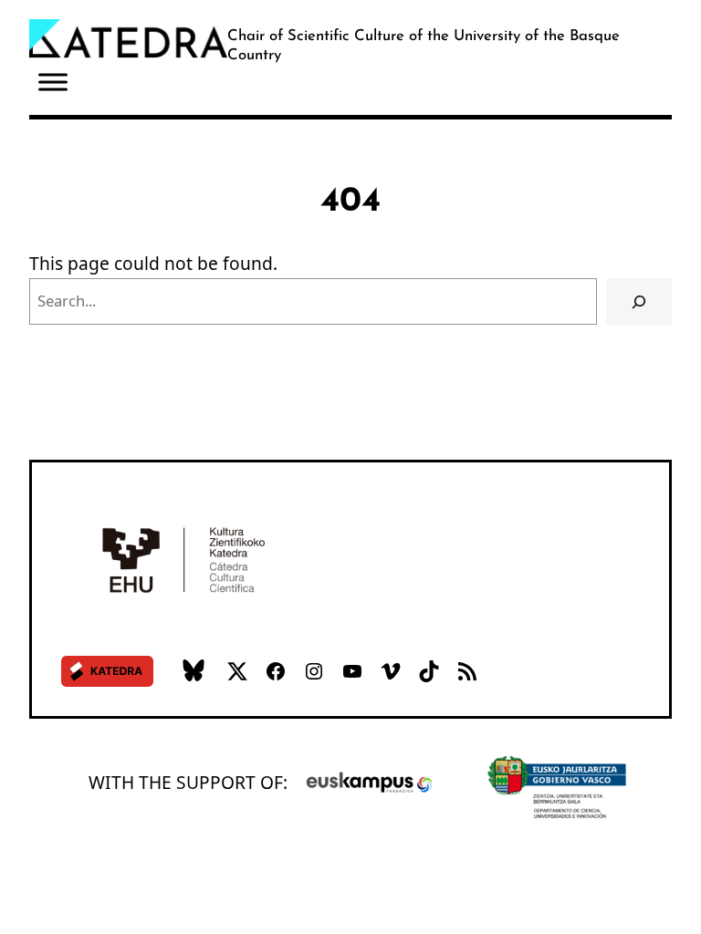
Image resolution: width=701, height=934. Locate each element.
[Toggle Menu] (53, 82)
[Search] (639, 301)
